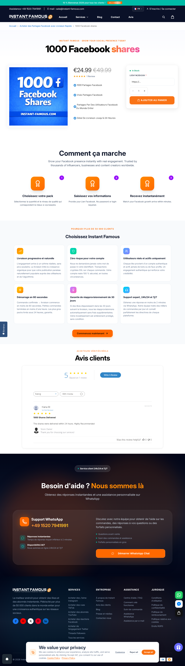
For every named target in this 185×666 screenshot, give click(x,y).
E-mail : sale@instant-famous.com (65, 8)
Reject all (134, 652)
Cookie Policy (53, 658)
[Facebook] (15, 621)
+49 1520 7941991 (49, 525)
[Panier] (179, 613)
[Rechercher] (163, 17)
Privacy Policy (68, 658)
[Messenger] (179, 604)
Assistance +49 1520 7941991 (25, 8)
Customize (120, 652)
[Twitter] (31, 621)
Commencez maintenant (90, 333)
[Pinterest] (38, 621)
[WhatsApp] (179, 595)
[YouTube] (23, 621)
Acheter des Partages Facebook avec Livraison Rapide (46, 26)
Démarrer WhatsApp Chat (134, 553)
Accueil (12, 26)
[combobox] (45, 393)
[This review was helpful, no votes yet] (144, 439)
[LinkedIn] (46, 621)
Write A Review (110, 375)
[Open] (7, 659)
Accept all (148, 652)
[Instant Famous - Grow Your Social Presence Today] (31, 17)
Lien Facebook (138, 75)
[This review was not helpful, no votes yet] (149, 439)
